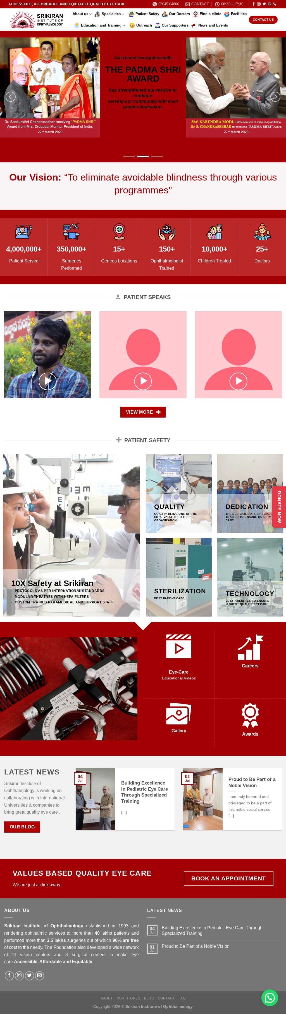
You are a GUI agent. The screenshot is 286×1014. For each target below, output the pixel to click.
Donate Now (279, 507)
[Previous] (11, 97)
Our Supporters (175, 25)
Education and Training (101, 25)
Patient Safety (147, 14)
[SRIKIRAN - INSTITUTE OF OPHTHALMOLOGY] (36, 19)
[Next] (275, 97)
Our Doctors (179, 14)
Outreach (144, 25)
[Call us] (275, 4)
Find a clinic (210, 14)
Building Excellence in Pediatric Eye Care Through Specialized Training (144, 792)
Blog (149, 998)
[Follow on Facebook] (253, 4)
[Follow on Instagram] (259, 4)
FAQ (181, 998)
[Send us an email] (269, 4)
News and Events (213, 25)
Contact (166, 998)
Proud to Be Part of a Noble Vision (251, 782)
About (107, 998)
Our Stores (128, 998)
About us (80, 14)
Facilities (239, 14)
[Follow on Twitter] (264, 4)
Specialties (111, 14)
